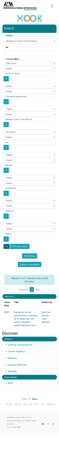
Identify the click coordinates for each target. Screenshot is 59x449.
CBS (16, 404)
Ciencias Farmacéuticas (20, 344)
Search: (9, 35)
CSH (7, 404)
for (7, 47)
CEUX (36, 404)
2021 (10, 383)
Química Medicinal (17, 364)
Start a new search (20, 246)
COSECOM (49, 404)
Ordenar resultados (30, 264)
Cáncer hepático (16, 351)
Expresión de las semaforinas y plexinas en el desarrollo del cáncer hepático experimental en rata (26, 319)
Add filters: (29, 256)
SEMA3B (12, 371)
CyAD (25, 404)
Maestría (12, 358)
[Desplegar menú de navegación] (52, 6)
